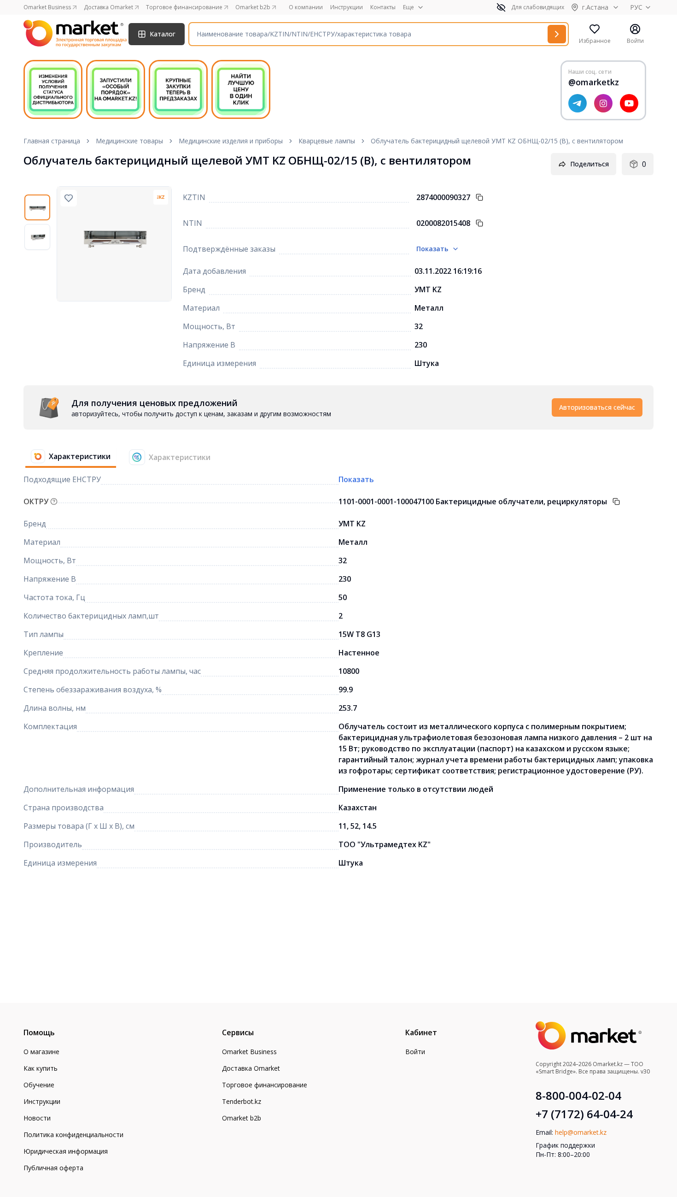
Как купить (40, 1068)
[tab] (67, 457)
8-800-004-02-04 (578, 1095)
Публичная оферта (53, 1167)
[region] (40, 243)
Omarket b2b (241, 1118)
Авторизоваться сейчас (597, 407)
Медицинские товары (129, 140)
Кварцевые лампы (326, 140)
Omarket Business (249, 1051)
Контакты (383, 7)
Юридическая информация (65, 1151)
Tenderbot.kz (241, 1101)
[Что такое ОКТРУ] (54, 501)
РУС (636, 7)
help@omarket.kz (581, 1132)
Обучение (38, 1084)
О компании (306, 7)
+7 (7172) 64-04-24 (584, 1114)
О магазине (41, 1051)
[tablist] (120, 457)
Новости (37, 1118)
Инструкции (346, 7)
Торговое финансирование (264, 1084)
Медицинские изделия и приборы (231, 140)
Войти (415, 1051)
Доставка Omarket (251, 1068)
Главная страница (51, 140)
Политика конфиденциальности (73, 1134)
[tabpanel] (338, 407)
